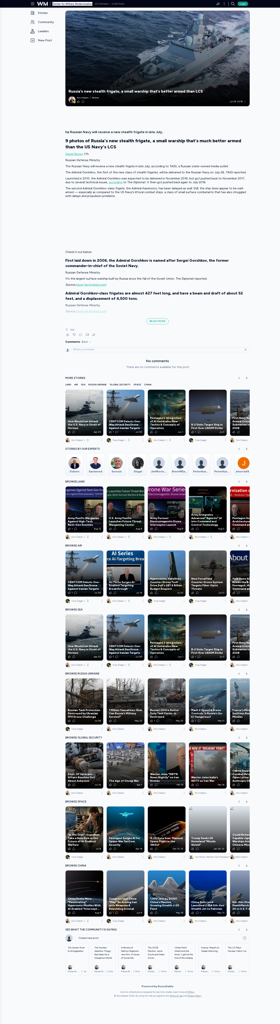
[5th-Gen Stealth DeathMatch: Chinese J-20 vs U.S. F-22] (249, 893)
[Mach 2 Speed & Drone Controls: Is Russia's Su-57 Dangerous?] (208, 701)
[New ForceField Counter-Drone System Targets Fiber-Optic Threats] (208, 573)
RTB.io (190, 992)
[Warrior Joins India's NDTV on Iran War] (208, 765)
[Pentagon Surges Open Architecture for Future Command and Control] (249, 509)
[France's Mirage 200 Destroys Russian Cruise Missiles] (249, 701)
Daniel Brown (74, 154)
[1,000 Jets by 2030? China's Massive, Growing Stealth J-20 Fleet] (167, 893)
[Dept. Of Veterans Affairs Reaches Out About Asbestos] (84, 765)
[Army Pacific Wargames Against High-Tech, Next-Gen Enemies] (84, 509)
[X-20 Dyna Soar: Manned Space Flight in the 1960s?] (167, 829)
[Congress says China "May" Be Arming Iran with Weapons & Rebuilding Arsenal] (125, 893)
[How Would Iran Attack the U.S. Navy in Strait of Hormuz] (84, 413)
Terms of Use (176, 995)
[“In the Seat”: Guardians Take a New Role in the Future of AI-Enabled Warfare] (84, 829)
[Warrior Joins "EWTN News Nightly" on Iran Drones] (167, 765)
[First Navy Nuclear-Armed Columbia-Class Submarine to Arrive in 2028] (249, 413)
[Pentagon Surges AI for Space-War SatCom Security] (125, 829)
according (115, 182)
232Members (102, 3)
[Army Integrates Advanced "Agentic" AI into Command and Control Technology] (208, 509)
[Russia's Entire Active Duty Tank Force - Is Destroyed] (167, 701)
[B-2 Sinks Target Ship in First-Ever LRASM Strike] (208, 413)
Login (243, 3)
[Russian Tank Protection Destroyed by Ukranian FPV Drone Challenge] (84, 701)
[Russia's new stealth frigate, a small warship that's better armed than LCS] (158, 58)
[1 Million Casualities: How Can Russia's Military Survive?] (125, 701)
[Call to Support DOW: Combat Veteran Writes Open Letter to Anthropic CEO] (249, 765)
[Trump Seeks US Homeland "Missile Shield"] (208, 829)
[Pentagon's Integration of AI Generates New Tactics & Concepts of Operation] (167, 413)
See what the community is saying (91, 929)
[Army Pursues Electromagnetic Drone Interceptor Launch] (167, 509)
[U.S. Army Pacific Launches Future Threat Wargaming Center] (125, 509)
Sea (72, 329)
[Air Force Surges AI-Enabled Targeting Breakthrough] (125, 573)
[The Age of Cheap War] (125, 765)
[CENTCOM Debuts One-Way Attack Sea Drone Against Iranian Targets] (125, 413)
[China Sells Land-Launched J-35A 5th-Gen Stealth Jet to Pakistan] (208, 893)
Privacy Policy (194, 995)
